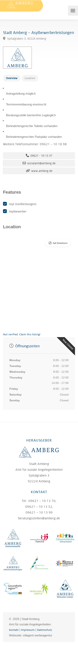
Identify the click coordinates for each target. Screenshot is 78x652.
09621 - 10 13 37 (41, 155)
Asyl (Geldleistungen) (22, 204)
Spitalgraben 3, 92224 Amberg (26, 38)
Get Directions (60, 243)
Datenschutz (44, 629)
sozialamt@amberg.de (41, 163)
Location (30, 78)
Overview (11, 78)
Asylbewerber (17, 211)
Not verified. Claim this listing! (21, 334)
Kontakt (14, 629)
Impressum (28, 629)
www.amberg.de (41, 170)
